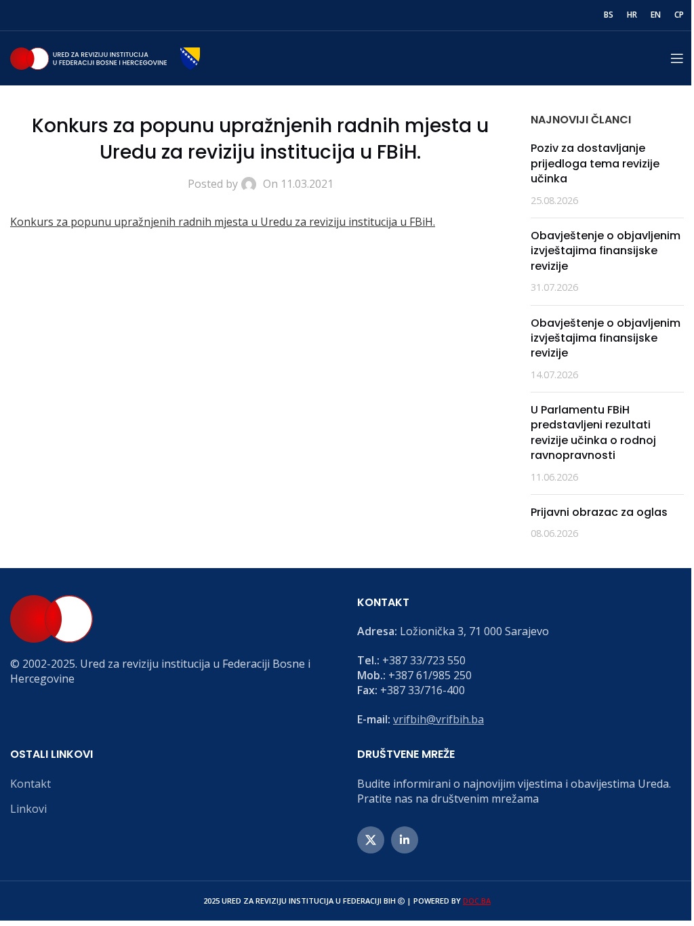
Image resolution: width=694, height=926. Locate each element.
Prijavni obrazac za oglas (599, 512)
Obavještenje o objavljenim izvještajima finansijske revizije (605, 251)
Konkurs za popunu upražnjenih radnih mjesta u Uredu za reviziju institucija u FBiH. (222, 221)
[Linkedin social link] (404, 839)
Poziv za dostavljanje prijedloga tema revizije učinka (595, 163)
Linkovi (28, 808)
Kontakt (30, 783)
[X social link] (370, 839)
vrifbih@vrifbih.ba (438, 719)
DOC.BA (477, 900)
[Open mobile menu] (677, 58)
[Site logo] (105, 56)
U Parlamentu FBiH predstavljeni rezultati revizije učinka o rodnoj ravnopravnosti (593, 432)
